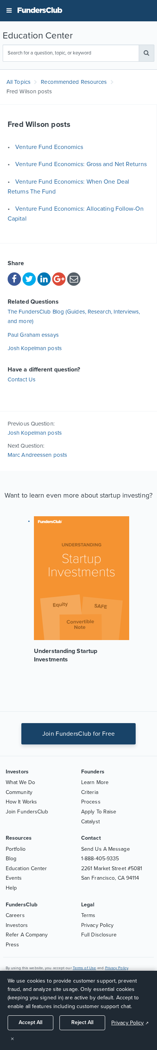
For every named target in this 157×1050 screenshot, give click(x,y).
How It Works (21, 802)
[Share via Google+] (59, 279)
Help (11, 888)
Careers (15, 915)
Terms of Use (84, 968)
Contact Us (21, 379)
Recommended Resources (74, 81)
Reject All (82, 1022)
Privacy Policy (97, 925)
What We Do (20, 782)
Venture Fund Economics (49, 147)
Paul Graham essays (33, 334)
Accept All (30, 1022)
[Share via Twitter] (29, 279)
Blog (11, 858)
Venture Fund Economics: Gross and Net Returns (81, 164)
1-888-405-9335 (100, 858)
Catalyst (90, 821)
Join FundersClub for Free (78, 734)
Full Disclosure (99, 935)
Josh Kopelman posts (35, 348)
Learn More (95, 782)
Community (19, 792)
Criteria (89, 792)
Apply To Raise (98, 811)
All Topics (18, 81)
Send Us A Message (105, 849)
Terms (88, 915)
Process (91, 802)
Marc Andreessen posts (37, 454)
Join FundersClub (27, 811)
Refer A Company (27, 935)
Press (12, 944)
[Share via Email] (73, 279)
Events (14, 878)
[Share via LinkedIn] (44, 279)
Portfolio (16, 849)
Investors (17, 925)
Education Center (26, 868)
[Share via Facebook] (14, 279)
